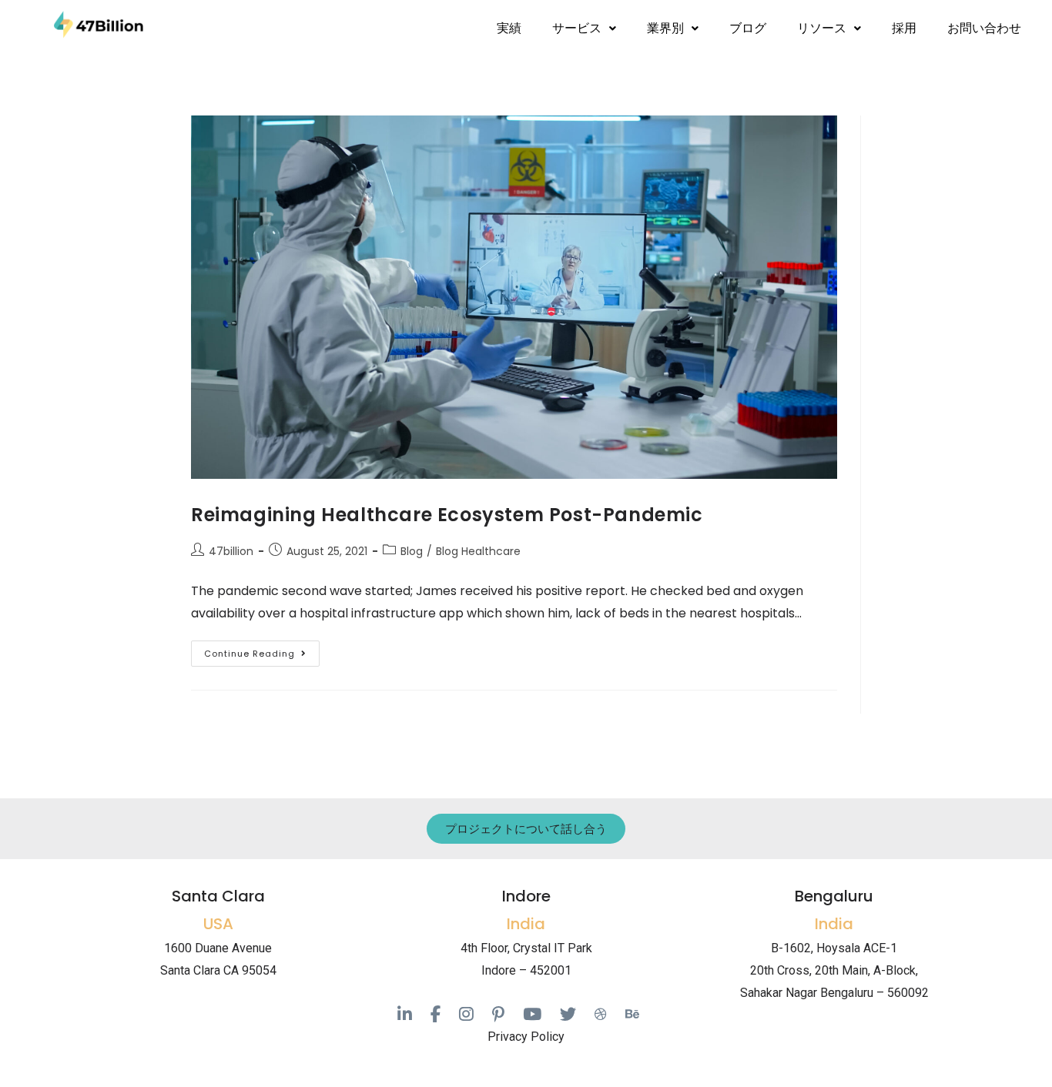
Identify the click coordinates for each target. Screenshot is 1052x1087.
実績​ (509, 28)
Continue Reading (262, 650)
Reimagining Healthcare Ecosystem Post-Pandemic (447, 514)
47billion (231, 551)
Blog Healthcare (478, 551)
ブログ (747, 28)
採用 (904, 28)
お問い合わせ (984, 28)
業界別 (665, 28)
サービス (576, 28)
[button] (584, 28)
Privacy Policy (526, 1036)
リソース (821, 28)
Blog (411, 551)
